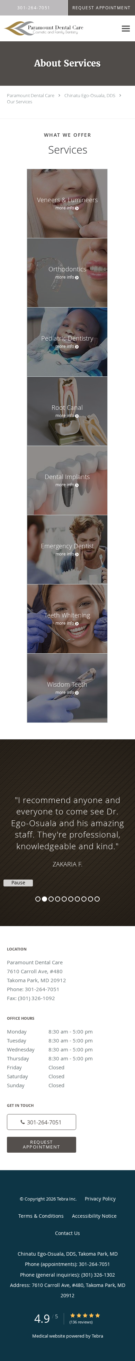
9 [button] (90, 899)
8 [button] (84, 899)
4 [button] (58, 899)
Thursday (50, 1058)
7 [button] (77, 899)
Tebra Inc (66, 1199)
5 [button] (64, 899)
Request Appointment (41, 1144)
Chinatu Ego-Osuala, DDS (89, 95)
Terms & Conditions (41, 1216)
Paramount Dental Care (30, 95)
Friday (35, 1067)
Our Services (19, 101)
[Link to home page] (58, 28)
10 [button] (97, 899)
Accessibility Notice (94, 1216)
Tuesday (50, 1040)
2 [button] (44, 899)
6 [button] (71, 899)
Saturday (35, 1076)
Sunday (35, 1085)
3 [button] (51, 899)
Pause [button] (18, 883)
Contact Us (67, 1233)
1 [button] (38, 899)
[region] (67, 825)
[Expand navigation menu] (126, 28)
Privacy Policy (100, 1198)
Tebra (97, 1336)
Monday (50, 1031)
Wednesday (50, 1049)
